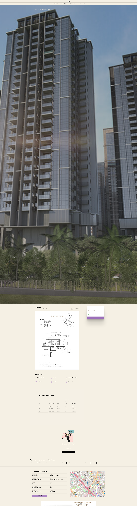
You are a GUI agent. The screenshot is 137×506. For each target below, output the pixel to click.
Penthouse (71, 462)
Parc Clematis (40, 9)
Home (36, 9)
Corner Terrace (79, 462)
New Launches (72, 3)
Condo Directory (82, 3)
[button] (87, 482)
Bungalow (93, 462)
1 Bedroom (33, 462)
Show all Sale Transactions (57, 416)
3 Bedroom (48, 462)
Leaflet (97, 496)
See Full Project (40, 495)
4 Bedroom (45, 9)
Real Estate (64, 3)
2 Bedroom (40, 462)
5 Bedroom (63, 462)
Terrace (86, 462)
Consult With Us (55, 3)
